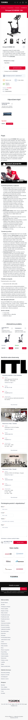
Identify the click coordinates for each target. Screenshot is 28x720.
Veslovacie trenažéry (5, 623)
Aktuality (3, 685)
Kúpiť (11, 348)
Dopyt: (2, 524)
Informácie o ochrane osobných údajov (10, 538)
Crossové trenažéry (5, 627)
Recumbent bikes (5, 631)
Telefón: (3, 518)
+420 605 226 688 (9, 479)
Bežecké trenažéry (5, 625)
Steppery (3, 621)
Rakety (2, 664)
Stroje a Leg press (5, 649)
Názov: (3, 506)
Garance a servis (4, 678)
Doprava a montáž (5, 674)
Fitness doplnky (4, 608)
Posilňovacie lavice (5, 619)
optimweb (16, 717)
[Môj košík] (23, 2)
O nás (2, 691)
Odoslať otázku (20, 542)
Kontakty (3, 693)
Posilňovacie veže (5, 617)
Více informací (14, 404)
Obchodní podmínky (5, 672)
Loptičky (3, 662)
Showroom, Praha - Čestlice (9, 423)
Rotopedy (17, 7)
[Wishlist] (17, 2)
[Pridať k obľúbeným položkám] (23, 47)
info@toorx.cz (8, 439)
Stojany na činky (4, 610)
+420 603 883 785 (9, 434)
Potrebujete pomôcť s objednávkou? (14, 75)
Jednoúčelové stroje (5, 639)
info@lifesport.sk (8, 392)
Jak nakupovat (4, 676)
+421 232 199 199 (19, 704)
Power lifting (4, 652)
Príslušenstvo (4, 643)
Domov (4, 7)
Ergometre (3, 633)
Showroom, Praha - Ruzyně (9, 469)
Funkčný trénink (4, 654)
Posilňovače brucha (5, 615)
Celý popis (12, 56)
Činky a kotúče (4, 612)
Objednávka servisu (5, 689)
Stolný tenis (3, 658)
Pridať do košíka (18, 68)
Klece (2, 647)
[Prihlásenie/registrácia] (20, 2)
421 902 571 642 (8, 387)
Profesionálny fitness (6, 637)
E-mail (3, 512)
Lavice (2, 641)
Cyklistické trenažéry (5, 629)
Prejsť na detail (9, 123)
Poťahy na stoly (4, 660)
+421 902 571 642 (7, 541)
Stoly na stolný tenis (5, 666)
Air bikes (3, 604)
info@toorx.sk (14, 705)
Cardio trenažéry (4, 656)
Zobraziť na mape (9, 382)
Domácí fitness (10, 7)
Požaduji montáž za (10, 71)
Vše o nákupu (4, 687)
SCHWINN (9, 87)
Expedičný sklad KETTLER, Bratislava (12, 375)
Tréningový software (5, 606)
